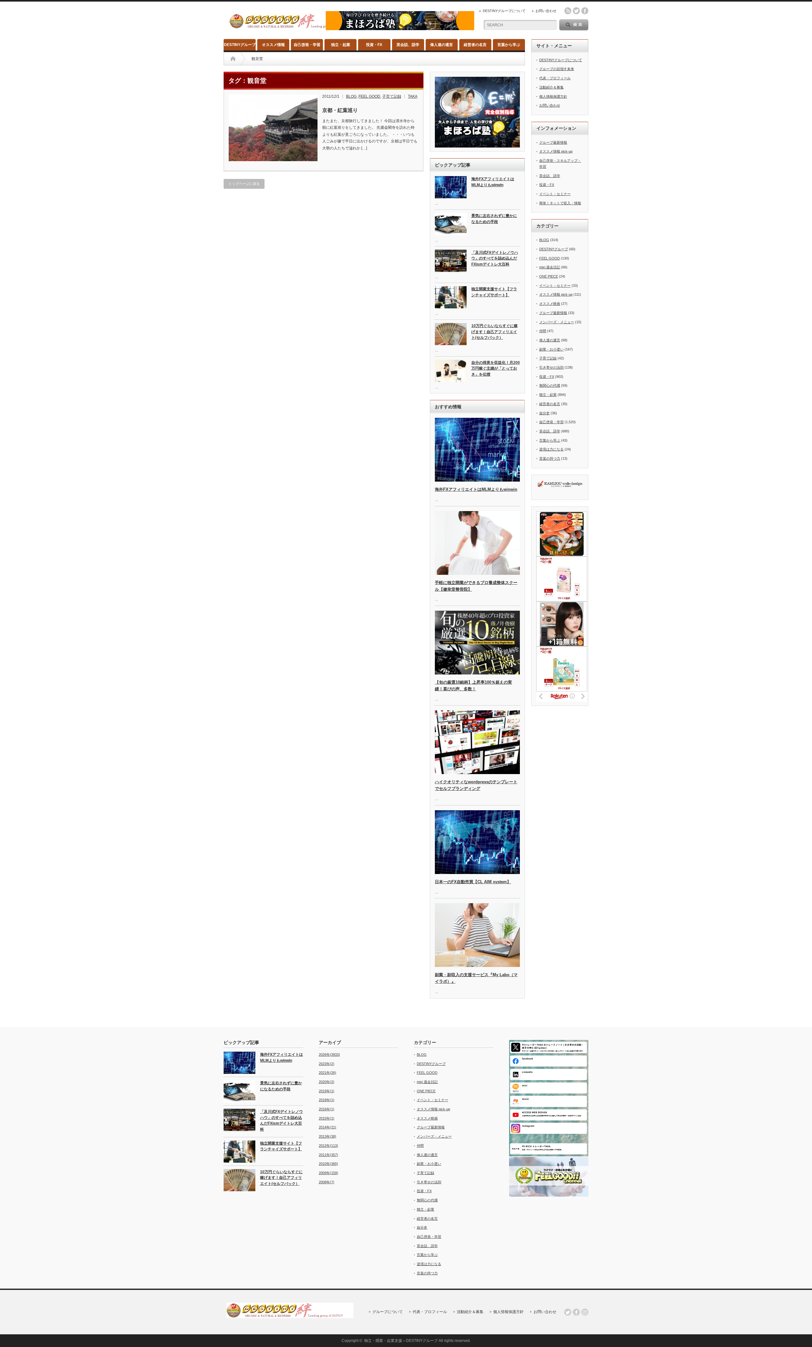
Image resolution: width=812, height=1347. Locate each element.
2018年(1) (326, 1100)
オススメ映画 (549, 304)
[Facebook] (576, 1312)
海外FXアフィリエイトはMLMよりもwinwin (492, 182)
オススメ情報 (273, 45)
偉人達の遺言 (441, 45)
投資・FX (374, 45)
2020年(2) (326, 1082)
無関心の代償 (549, 385)
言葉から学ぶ (508, 45)
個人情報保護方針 (553, 96)
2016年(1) (326, 1109)
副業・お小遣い (551, 349)
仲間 (542, 331)
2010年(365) (328, 1164)
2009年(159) (328, 1173)
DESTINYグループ (240, 45)
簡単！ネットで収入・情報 (560, 203)
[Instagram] (584, 1312)
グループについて (387, 1312)
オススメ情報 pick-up (556, 151)
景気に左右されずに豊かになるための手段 (494, 219)
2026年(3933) (329, 1054)
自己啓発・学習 (307, 45)
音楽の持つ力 (549, 458)
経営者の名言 (475, 45)
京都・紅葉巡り (340, 110)
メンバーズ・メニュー (556, 322)
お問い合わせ (545, 11)
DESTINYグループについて (504, 11)
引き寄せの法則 (551, 367)
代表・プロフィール (555, 78)
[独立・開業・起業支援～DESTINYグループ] (292, 26)
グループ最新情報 (553, 142)
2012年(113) (328, 1145)
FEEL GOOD (369, 96)
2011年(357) (328, 1155)
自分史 (544, 413)
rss (567, 10)
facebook (584, 10)
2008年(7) (326, 1182)
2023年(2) (326, 1064)
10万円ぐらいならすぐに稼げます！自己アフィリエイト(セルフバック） (494, 332)
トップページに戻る (244, 184)
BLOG (351, 96)
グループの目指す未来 (556, 69)
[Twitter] (567, 1312)
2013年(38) (327, 1136)
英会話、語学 (407, 45)
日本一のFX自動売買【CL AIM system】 (473, 881)
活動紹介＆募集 (551, 87)
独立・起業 (340, 45)
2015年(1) (326, 1118)
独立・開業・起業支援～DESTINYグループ (401, 1340)
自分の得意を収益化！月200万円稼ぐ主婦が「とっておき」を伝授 (495, 368)
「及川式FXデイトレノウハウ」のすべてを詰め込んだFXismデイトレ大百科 (494, 258)
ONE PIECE (548, 276)
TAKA (412, 96)
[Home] (233, 58)
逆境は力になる (551, 449)
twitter (576, 10)
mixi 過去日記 (549, 267)
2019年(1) (326, 1091)
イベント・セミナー (555, 194)
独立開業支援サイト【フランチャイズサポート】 (494, 292)
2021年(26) (327, 1072)
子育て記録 (391, 96)
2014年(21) (327, 1127)
